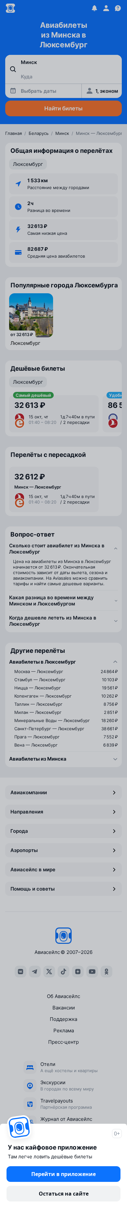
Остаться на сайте (64, 1193)
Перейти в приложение (63, 1174)
